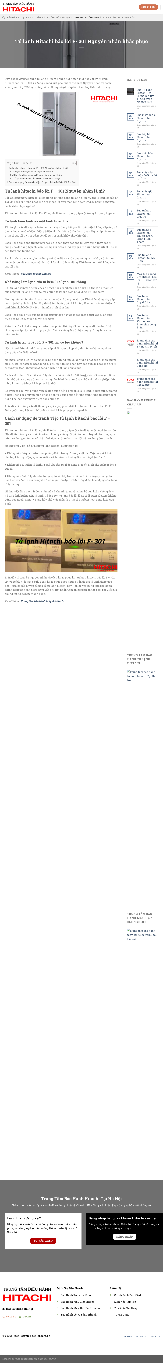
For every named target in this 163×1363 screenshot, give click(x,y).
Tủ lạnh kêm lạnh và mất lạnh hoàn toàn (33, 171)
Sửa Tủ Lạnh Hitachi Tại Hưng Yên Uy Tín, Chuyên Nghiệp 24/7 (145, 96)
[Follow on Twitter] (90, 1336)
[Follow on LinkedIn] (94, 1336)
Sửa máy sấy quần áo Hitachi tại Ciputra (147, 175)
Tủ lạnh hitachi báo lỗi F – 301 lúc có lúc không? (36, 178)
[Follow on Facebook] (82, 1336)
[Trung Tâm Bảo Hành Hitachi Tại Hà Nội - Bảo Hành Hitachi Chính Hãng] (18, 7)
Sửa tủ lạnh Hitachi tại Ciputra (144, 213)
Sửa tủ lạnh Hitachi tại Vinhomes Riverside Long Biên (146, 321)
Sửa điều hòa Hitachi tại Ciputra (145, 156)
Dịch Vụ (26, 17)
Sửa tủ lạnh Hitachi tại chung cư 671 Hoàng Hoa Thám (145, 235)
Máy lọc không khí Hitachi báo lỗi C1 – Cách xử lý (146, 278)
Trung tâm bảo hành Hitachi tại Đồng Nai (147, 362)
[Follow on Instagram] (86, 1336)
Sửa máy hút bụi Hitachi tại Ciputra (147, 118)
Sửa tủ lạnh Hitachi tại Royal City (144, 299)
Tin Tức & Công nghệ (87, 17)
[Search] (3, 17)
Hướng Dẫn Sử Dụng (59, 17)
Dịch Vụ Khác (126, 17)
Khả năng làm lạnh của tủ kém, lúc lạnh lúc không (37, 175)
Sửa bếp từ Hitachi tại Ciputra (144, 137)
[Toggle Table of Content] (72, 163)
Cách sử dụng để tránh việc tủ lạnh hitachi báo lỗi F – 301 (42, 182)
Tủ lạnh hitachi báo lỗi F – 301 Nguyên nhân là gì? (38, 168)
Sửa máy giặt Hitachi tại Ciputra (145, 194)
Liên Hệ (40, 17)
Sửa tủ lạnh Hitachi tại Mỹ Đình (146, 258)
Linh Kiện (109, 17)
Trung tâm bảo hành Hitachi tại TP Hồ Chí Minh (147, 343)
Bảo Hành (13, 17)
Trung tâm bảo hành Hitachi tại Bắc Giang (147, 381)
